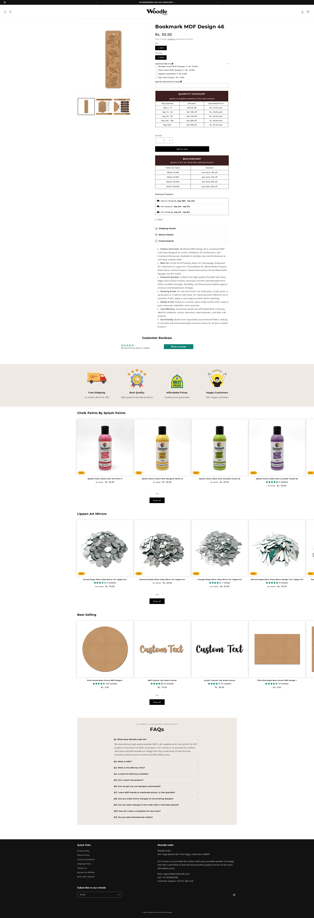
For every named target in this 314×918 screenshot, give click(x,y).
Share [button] (160, 219)
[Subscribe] (118, 895)
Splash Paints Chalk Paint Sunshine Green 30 (219, 479)
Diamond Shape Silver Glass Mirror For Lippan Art (162, 579)
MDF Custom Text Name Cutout (162, 680)
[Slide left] (151, 493)
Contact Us (82, 868)
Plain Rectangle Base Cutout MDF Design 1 (276, 680)
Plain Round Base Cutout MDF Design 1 (105, 680)
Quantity (158, 135)
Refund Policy (83, 855)
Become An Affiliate (86, 872)
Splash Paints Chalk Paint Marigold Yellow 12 (162, 479)
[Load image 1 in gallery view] (86, 106)
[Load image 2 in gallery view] (104, 106)
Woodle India (152, 912)
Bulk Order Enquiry (86, 876)
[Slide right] (162, 493)
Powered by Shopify (165, 912)
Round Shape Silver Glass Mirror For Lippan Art (105, 579)
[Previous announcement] (96, 2)
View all (157, 500)
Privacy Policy (83, 851)
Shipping (171, 39)
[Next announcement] (217, 2)
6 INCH (161, 48)
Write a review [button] (178, 346)
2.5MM (161, 57)
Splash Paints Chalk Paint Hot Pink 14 (105, 479)
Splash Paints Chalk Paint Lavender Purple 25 (277, 479)
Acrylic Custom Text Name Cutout (219, 680)
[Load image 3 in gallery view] (122, 106)
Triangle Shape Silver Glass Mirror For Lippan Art (219, 579)
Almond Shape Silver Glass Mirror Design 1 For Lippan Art (277, 579)
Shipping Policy (84, 864)
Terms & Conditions (86, 859)
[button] (5, 12)
